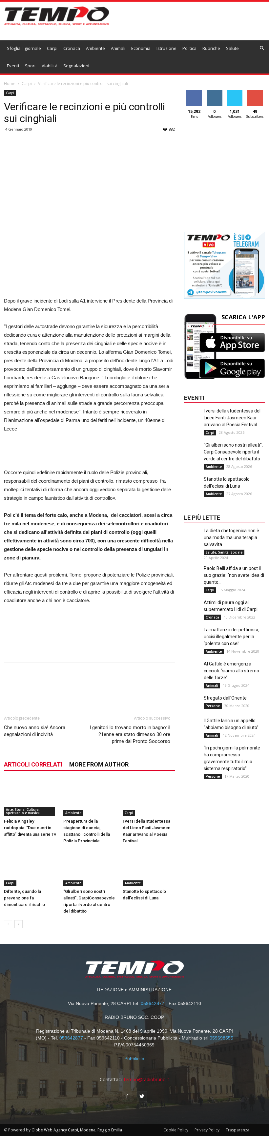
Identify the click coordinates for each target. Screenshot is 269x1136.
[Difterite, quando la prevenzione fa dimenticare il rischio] (30, 868)
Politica (189, 48)
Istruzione (166, 48)
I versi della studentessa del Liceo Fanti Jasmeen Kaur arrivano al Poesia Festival (232, 417)
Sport (30, 66)
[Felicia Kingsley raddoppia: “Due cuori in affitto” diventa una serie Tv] (30, 798)
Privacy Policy (207, 1130)
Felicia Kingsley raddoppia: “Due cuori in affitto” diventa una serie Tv (30, 828)
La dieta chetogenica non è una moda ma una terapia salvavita (231, 537)
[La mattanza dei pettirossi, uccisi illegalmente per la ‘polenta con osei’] (192, 639)
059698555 (221, 1038)
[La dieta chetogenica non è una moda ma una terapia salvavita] (192, 540)
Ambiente (95, 48)
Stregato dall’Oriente (225, 698)
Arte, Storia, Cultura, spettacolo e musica (23, 811)
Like (194, 92)
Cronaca (71, 48)
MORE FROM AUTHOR (99, 764)
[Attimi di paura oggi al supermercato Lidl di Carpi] (192, 612)
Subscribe (255, 92)
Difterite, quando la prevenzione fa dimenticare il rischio (24, 898)
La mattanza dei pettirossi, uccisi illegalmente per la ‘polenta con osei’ (231, 636)
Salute (232, 48)
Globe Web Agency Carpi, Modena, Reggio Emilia (76, 1130)
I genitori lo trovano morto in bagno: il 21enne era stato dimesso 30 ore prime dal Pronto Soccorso (130, 734)
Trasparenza (237, 1130)
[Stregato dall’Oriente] (192, 708)
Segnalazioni (76, 66)
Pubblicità (134, 1058)
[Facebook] (127, 1096)
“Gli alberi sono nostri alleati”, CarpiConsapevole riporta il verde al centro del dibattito (233, 451)
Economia (141, 48)
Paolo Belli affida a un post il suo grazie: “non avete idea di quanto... (234, 575)
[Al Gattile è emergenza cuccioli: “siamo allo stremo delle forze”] (192, 674)
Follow (214, 92)
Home (9, 83)
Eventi (13, 66)
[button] (262, 48)
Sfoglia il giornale (24, 48)
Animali (118, 48)
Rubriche (211, 48)
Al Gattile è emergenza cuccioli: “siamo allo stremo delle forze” (231, 670)
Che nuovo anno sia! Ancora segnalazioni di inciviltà (34, 731)
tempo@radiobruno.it (146, 1079)
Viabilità (49, 66)
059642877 (152, 1003)
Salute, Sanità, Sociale (224, 552)
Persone (213, 706)
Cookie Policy (175, 1130)
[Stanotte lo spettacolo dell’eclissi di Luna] (149, 868)
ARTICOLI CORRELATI (33, 764)
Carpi (52, 48)
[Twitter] (142, 1096)
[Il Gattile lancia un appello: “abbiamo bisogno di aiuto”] (192, 730)
